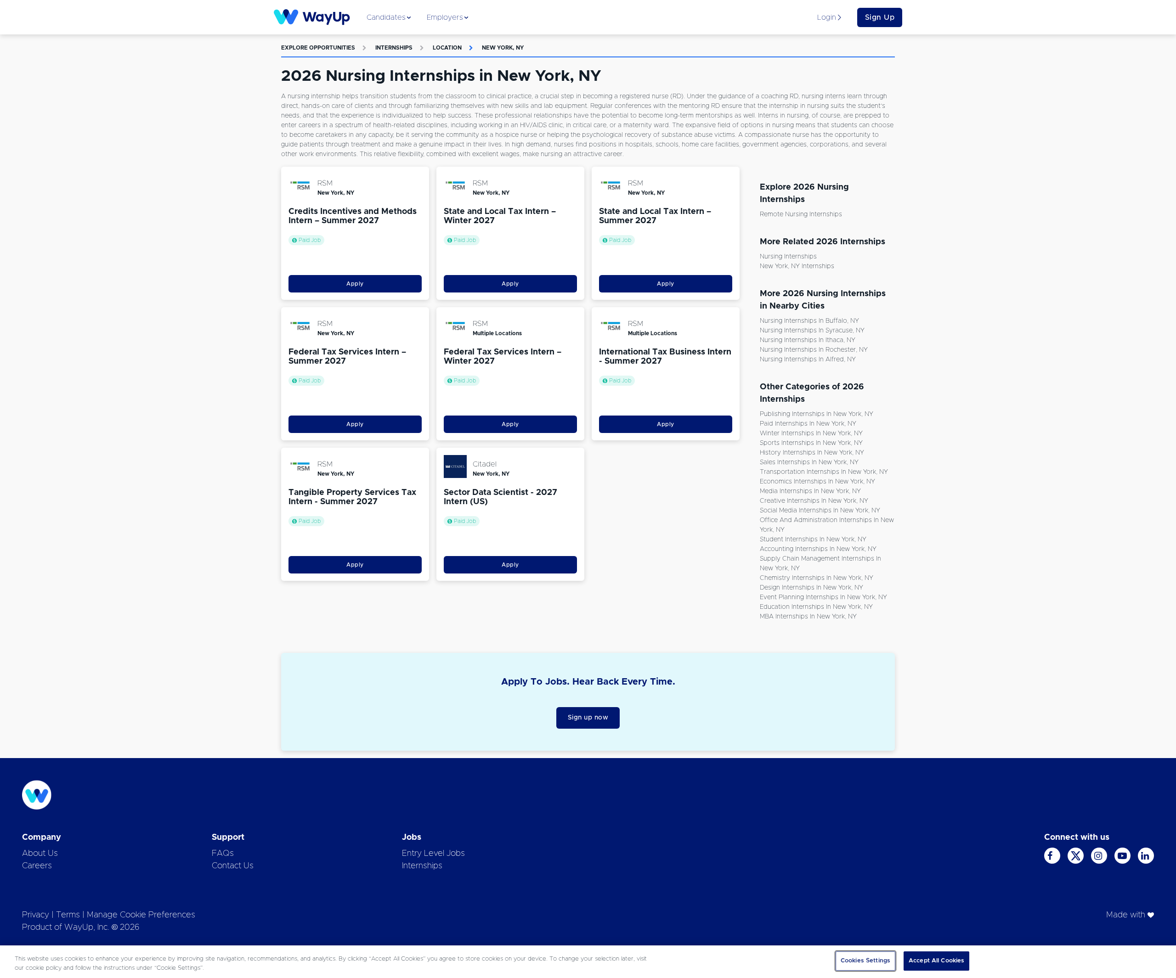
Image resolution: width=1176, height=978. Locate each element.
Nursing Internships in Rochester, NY (814, 350)
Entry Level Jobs (433, 853)
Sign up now (588, 717)
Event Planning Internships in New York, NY (823, 597)
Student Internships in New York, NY (813, 539)
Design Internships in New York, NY (811, 588)
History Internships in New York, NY (812, 453)
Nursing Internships (788, 256)
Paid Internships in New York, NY (808, 424)
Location (447, 48)
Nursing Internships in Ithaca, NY (807, 340)
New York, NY (503, 48)
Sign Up (880, 17)
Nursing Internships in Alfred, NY (808, 359)
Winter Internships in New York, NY (811, 433)
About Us (40, 853)
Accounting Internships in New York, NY (818, 549)
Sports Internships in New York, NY (811, 443)
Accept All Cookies (936, 961)
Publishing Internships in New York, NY (816, 414)
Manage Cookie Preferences (141, 915)
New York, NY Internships (797, 266)
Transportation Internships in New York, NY (824, 472)
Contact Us (233, 866)
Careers (37, 866)
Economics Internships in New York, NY (817, 481)
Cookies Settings (865, 961)
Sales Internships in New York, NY (809, 462)
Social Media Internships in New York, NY (820, 510)
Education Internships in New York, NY (816, 607)
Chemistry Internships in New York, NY (816, 578)
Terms (68, 915)
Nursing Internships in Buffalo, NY (809, 321)
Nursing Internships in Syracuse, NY (812, 330)
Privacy (35, 915)
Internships (394, 48)
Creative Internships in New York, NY (814, 501)
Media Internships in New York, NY (810, 491)
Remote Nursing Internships (801, 214)
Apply (355, 284)
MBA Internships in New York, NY (808, 616)
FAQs (223, 853)
